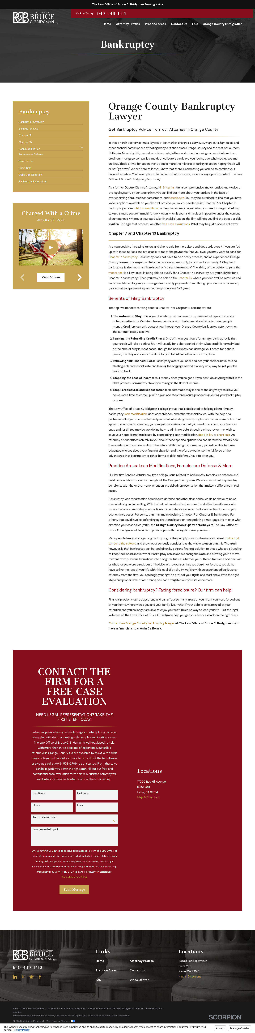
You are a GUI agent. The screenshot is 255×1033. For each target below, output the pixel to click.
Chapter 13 (184, 278)
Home (100, 961)
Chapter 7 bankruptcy (123, 257)
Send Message (74, 889)
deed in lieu (205, 435)
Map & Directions (148, 797)
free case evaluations (176, 224)
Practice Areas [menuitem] (155, 24)
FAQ (98, 980)
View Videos (51, 277)
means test (116, 273)
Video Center (139, 980)
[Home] (35, 18)
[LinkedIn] (15, 977)
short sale (223, 435)
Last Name (83, 793)
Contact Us (138, 970)
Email (80, 805)
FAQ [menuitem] (195, 24)
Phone (36, 805)
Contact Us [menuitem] (179, 24)
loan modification (136, 414)
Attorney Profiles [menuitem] (128, 24)
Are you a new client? (45, 817)
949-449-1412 (112, 13)
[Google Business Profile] (31, 977)
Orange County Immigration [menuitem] (222, 24)
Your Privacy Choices (58, 1021)
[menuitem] (31, 120)
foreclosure (176, 198)
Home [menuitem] (107, 24)
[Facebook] (40, 977)
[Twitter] (23, 977)
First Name (39, 793)
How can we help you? (45, 829)
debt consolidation (147, 208)
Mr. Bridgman (166, 187)
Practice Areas (106, 970)
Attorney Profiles (142, 961)
